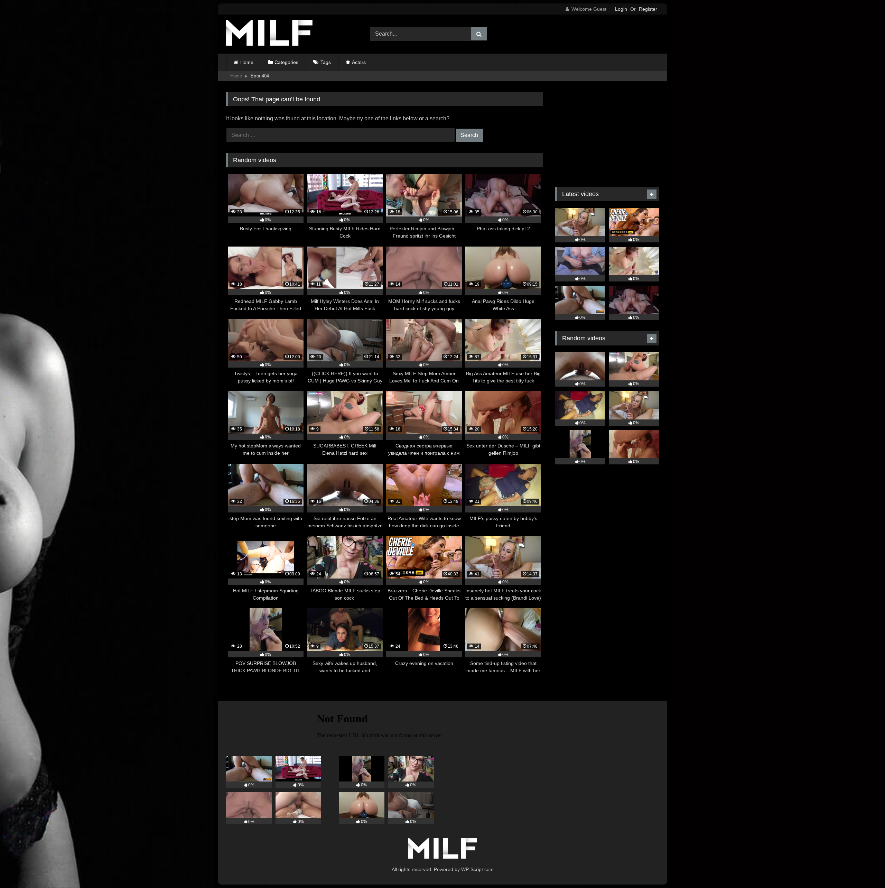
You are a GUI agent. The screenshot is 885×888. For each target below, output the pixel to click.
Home (246, 62)
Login (621, 9)
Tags (325, 62)
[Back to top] (863, 867)
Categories (286, 62)
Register (648, 9)
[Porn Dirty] (269, 34)
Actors (359, 62)
